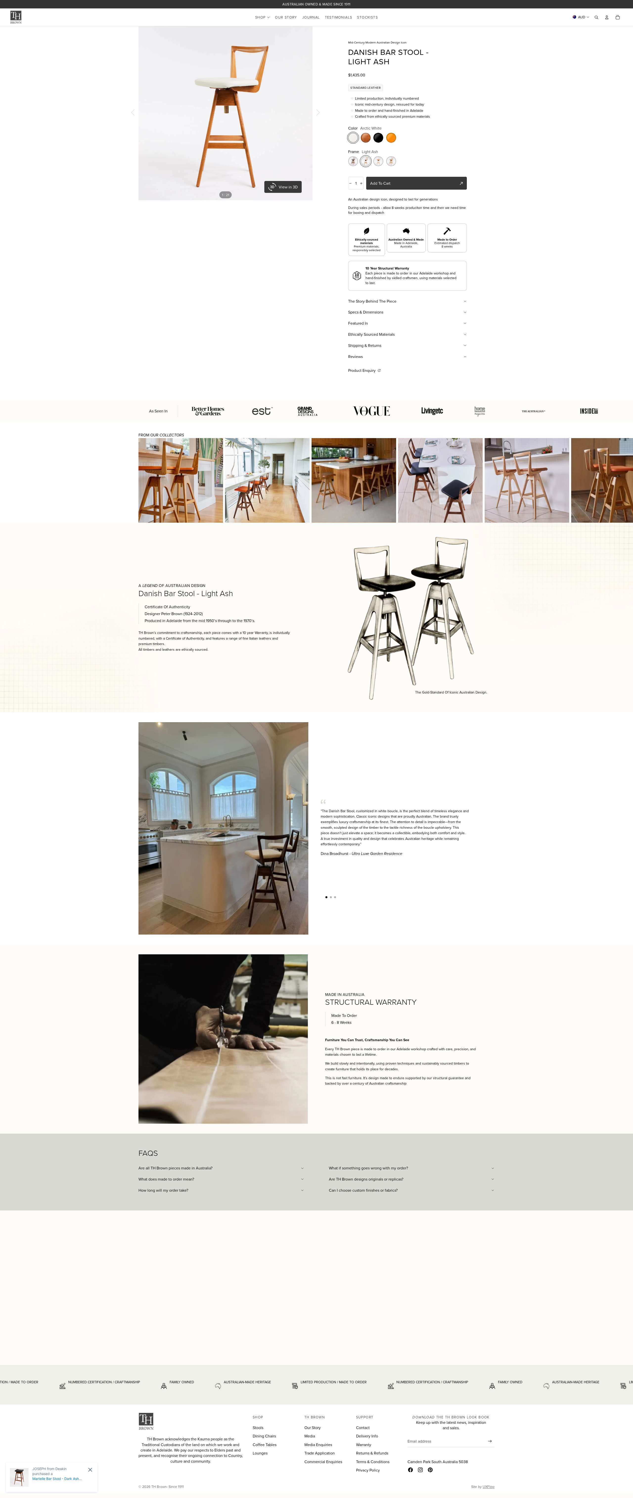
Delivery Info (367, 1436)
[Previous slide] (131, 113)
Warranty (363, 1444)
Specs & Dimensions (365, 312)
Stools (258, 1427)
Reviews (355, 356)
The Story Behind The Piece (372, 301)
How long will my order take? (163, 1190)
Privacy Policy (368, 1470)
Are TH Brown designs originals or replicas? (366, 1179)
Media (309, 1436)
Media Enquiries (318, 1444)
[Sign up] (490, 1441)
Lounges (260, 1453)
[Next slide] (319, 113)
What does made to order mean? (166, 1179)
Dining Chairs (264, 1436)
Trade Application (319, 1453)
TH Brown (159, 1486)
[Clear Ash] (378, 161)
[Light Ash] (366, 161)
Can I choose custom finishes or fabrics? (363, 1190)
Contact (363, 1427)
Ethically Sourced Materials (371, 334)
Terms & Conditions (372, 1461)
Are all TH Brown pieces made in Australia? (175, 1168)
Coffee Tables (264, 1444)
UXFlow (489, 1486)
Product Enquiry (362, 370)
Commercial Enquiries (323, 1461)
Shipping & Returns (364, 345)
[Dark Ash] (353, 161)
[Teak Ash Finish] (391, 161)
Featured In (358, 323)
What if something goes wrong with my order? (368, 1168)
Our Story (312, 1427)
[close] (90, 1469)
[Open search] (596, 17)
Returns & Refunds (372, 1453)
